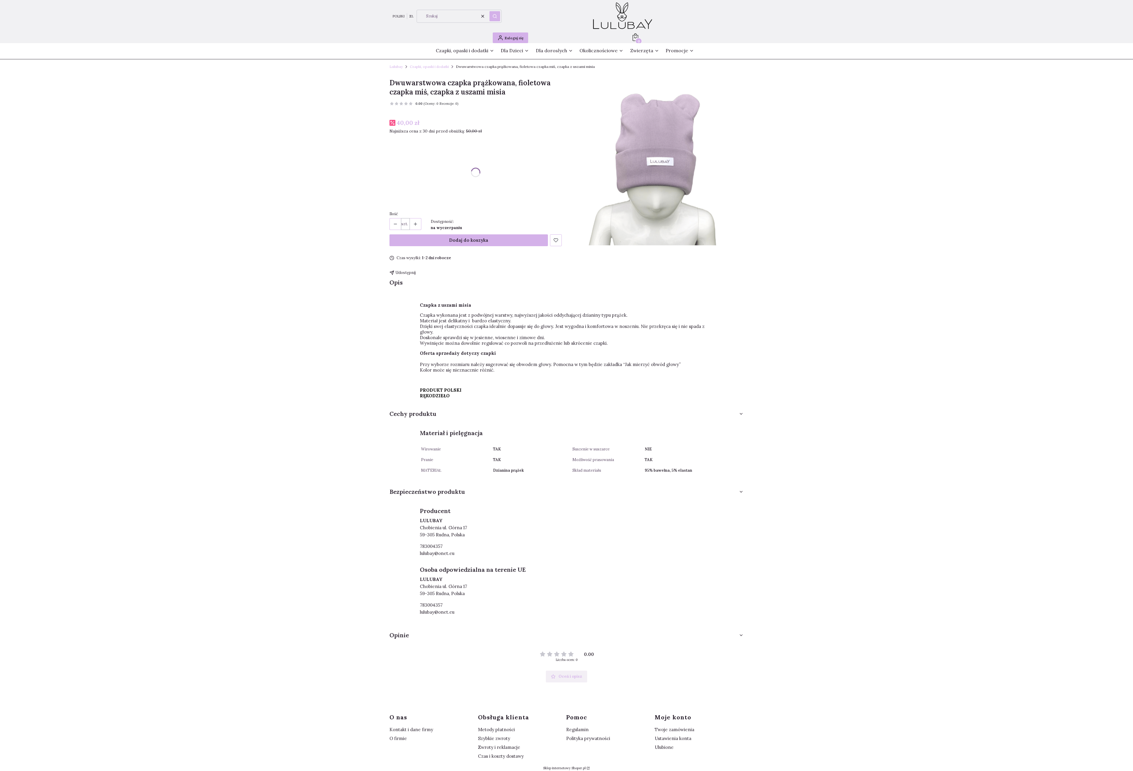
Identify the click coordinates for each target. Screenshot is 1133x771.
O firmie (398, 738)
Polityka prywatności (588, 738)
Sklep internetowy (564, 768)
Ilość (393, 213)
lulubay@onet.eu (437, 553)
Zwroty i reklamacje (499, 747)
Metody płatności (496, 729)
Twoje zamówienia (674, 729)
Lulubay (396, 66)
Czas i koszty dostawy (501, 756)
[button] (494, 16)
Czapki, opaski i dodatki (429, 66)
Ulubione (664, 747)
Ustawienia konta (673, 738)
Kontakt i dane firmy (411, 729)
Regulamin (577, 729)
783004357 (431, 546)
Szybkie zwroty (494, 738)
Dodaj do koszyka (468, 240)
